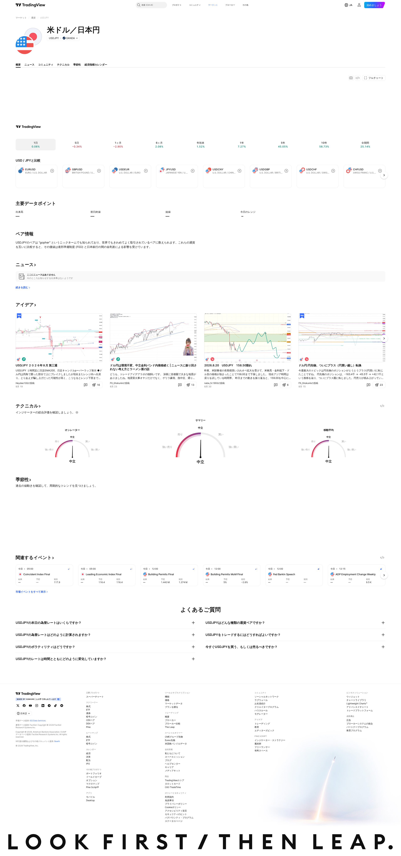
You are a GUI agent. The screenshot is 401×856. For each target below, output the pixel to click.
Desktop (90, 800)
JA (350, 5)
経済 (88, 753)
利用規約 (169, 797)
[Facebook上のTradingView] (24, 705)
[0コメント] (85, 385)
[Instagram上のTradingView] (36, 705)
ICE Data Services (38, 720)
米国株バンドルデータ (176, 743)
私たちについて (172, 753)
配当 (88, 760)
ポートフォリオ (94, 773)
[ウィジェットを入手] (357, 78)
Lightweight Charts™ (356, 703)
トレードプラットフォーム (359, 710)
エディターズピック (264, 730)
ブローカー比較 (172, 723)
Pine (88, 727)
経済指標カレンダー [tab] (96, 64)
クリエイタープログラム (267, 707)
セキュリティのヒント (176, 814)
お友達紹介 (260, 703)
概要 (167, 716)
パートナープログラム (357, 727)
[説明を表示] (25, 211)
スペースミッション (175, 756)
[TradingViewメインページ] (28, 693)
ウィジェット (353, 696)
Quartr (57, 741)
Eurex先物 (170, 740)
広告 (348, 720)
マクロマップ (92, 783)
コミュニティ (195, 5)
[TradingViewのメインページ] (30, 5)
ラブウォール (261, 700)
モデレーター (261, 713)
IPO (88, 763)
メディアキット (172, 770)
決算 (88, 756)
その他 (245, 5)
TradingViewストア (174, 780)
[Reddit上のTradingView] (62, 705)
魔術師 (258, 743)
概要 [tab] (18, 64)
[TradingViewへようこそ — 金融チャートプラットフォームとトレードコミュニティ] (28, 127)
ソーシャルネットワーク (267, 696)
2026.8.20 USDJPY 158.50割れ (228, 365)
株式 (88, 706)
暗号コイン (91, 716)
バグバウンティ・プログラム (179, 817)
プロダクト (177, 5)
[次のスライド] (384, 338)
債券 (88, 713)
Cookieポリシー (173, 807)
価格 (167, 700)
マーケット (213, 5)
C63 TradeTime (173, 787)
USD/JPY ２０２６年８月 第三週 (36, 365)
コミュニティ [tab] (45, 64)
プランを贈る (171, 707)
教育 (257, 727)
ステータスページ (173, 821)
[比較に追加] (52, 170)
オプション (91, 780)
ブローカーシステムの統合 (359, 723)
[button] (183, 5)
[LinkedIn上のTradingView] (43, 705)
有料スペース (261, 750)
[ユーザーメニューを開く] (359, 5)
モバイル (90, 797)
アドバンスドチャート (357, 707)
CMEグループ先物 (174, 736)
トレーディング (262, 723)
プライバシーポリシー (176, 803)
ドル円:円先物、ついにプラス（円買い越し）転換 (330, 365)
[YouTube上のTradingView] (30, 705)
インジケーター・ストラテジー (270, 740)
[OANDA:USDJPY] (19, 359)
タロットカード (172, 783)
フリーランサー (262, 747)
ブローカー (230, 5)
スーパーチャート (95, 696)
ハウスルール (261, 710)
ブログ (168, 760)
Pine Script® (92, 787)
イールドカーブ (94, 776)
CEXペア (90, 720)
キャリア (169, 767)
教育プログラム (354, 730)
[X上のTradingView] (18, 705)
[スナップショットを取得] (351, 78)
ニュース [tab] (29, 64)
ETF (88, 709)
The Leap (170, 727)
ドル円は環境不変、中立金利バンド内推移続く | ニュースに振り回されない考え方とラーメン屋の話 (153, 367)
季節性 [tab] (77, 64)
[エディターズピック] (19, 315)
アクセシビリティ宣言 (176, 810)
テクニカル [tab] (63, 64)
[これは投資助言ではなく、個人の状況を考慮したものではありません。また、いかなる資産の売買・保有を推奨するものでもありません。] (77, 412)
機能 (167, 696)
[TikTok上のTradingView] (55, 705)
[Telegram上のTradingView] (49, 705)
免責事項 (169, 800)
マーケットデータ (173, 703)
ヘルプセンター (172, 763)
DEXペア (90, 723)
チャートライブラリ (356, 700)
